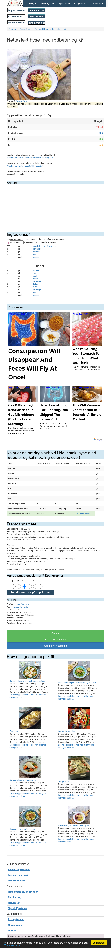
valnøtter (36, 251)
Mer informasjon (12, 945)
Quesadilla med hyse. (67, 731)
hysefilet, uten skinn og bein (45, 246)
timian (35, 284)
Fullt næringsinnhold (55, 639)
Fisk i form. (14, 731)
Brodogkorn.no (16, 919)
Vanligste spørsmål (18, 875)
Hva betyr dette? (83, 513)
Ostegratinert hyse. (66, 781)
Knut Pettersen (22, 604)
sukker (35, 278)
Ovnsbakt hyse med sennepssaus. (24, 779)
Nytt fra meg (14, 897)
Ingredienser (63, 3)
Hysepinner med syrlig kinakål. (22, 829)
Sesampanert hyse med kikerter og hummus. (77, 682)
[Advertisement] (55, 205)
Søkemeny (29, 3)
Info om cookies (16, 880)
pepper (36, 257)
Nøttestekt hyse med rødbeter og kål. (74, 825)
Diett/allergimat (46, 3)
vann (35, 273)
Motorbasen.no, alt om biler (23, 891)
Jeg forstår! (99, 942)
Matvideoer (14, 902)
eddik (35, 275)
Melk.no (12, 930)
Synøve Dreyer (22, 101)
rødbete (36, 270)
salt (34, 254)
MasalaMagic (15, 925)
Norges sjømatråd (20, 606)
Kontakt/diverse (95, 3)
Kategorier (78, 3)
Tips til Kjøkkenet (17, 908)
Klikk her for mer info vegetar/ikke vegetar (25, 165)
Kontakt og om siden (19, 869)
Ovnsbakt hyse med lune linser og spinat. (27, 681)
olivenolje (37, 248)
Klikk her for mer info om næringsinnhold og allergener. (30, 157)
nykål (35, 286)
